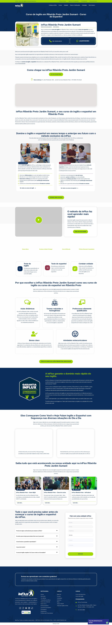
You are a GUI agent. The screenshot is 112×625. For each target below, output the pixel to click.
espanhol (33, 61)
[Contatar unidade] (74, 268)
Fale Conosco (92, 5)
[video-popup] (38, 220)
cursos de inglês (26, 61)
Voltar (92, 619)
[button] (37, 530)
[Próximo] (36, 34)
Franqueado (84, 1)
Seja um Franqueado (74, 1)
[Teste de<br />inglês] (20, 268)
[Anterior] (18, 34)
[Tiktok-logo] (32, 608)
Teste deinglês (27, 265)
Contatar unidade (86, 264)
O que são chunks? (20, 547)
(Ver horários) (56, 26)
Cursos (60, 5)
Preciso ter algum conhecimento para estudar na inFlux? (29, 530)
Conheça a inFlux (53, 5)
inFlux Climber (62, 1)
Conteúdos (84, 5)
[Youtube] (26, 608)
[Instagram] (20, 608)
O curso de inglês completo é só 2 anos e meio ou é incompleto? (31, 552)
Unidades (66, 5)
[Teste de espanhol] (47, 267)
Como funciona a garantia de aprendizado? (26, 541)
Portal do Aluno (93, 1)
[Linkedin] (29, 608)
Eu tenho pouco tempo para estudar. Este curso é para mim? (30, 536)
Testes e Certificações (75, 5)
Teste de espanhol (58, 264)
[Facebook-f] (23, 608)
